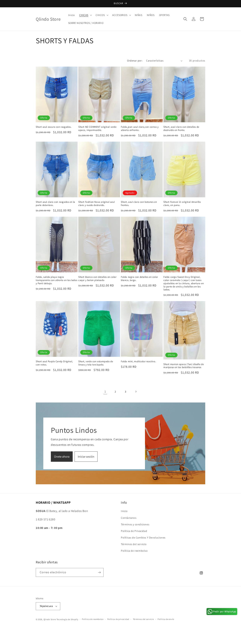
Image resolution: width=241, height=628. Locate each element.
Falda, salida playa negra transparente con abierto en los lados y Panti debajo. (56, 280)
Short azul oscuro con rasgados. (54, 126)
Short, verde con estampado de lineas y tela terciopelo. (95, 363)
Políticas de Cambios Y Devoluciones (143, 537)
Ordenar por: (134, 60)
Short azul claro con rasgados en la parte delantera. (55, 203)
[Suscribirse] (99, 572)
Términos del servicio (134, 544)
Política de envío (166, 619)
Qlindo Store (49, 619)
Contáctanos (129, 517)
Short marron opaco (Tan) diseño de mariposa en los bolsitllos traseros (183, 366)
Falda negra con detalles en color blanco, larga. (139, 279)
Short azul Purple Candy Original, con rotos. (54, 363)
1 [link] (105, 391)
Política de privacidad (118, 619)
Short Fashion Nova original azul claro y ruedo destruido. (96, 203)
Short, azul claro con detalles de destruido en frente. (181, 128)
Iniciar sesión (86, 457)
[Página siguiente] (136, 391)
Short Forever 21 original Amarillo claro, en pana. (182, 203)
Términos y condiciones (135, 524)
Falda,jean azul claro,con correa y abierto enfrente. (140, 128)
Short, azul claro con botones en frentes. (139, 203)
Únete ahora (61, 457)
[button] (85, 15)
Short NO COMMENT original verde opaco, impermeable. (97, 128)
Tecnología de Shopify (67, 619)
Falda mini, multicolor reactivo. (138, 361)
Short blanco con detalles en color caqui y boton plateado (97, 279)
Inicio (124, 511)
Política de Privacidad (134, 531)
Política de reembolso (134, 551)
